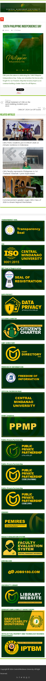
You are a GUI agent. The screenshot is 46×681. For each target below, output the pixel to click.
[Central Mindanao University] (23, 7)
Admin (7, 30)
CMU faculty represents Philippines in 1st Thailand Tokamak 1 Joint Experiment (20, 172)
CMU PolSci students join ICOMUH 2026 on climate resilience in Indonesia (21, 144)
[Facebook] (19, 677)
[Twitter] (21, 677)
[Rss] (17, 677)
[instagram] (29, 677)
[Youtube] (26, 677)
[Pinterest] (24, 677)
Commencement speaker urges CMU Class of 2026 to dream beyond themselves (22, 201)
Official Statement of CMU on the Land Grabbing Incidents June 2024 (17, 103)
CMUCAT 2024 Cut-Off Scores (29, 109)
